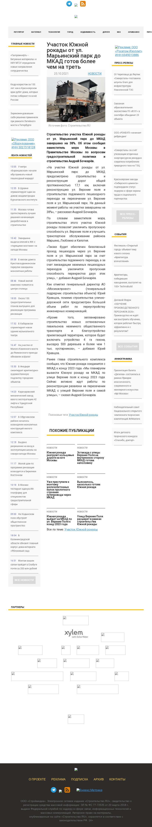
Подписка (79, 779)
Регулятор (19, 32)
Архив (99, 779)
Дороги (106, 32)
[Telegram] (69, 5)
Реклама (58, 779)
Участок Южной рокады (83, 414)
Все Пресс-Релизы (128, 216)
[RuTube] (76, 5)
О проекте (37, 779)
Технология (54, 32)
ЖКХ (119, 32)
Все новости (24, 580)
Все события (128, 346)
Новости (95, 73)
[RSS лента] (83, 5)
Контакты (117, 779)
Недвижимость (87, 32)
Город (70, 32)
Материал (36, 32)
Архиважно (133, 32)
